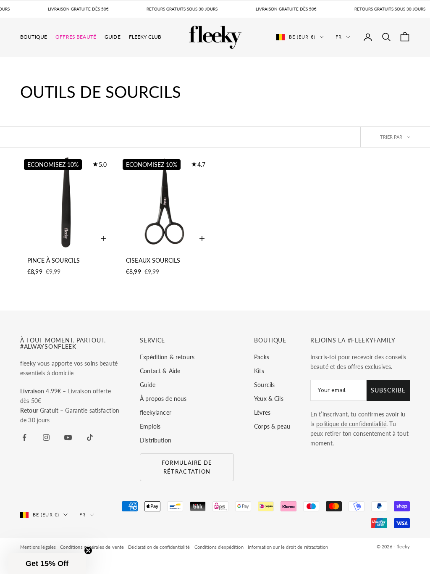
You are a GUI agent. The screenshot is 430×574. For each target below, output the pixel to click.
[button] (47, 563)
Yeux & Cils (268, 398)
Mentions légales (38, 547)
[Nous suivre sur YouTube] (68, 437)
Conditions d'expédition (219, 547)
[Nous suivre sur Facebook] (24, 437)
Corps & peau (272, 426)
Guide (113, 37)
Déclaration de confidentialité (159, 547)
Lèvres (262, 412)
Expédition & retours (167, 357)
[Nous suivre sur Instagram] (46, 437)
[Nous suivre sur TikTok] (90, 437)
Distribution (155, 440)
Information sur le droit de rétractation (288, 547)
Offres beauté (75, 37)
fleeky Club (145, 37)
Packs (261, 357)
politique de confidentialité (351, 423)
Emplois (150, 426)
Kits (259, 370)
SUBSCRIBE (388, 390)
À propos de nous (163, 398)
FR (339, 36)
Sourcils (264, 384)
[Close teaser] (88, 550)
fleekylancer (155, 412)
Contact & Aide (160, 370)
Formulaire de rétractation (187, 467)
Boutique (33, 37)
